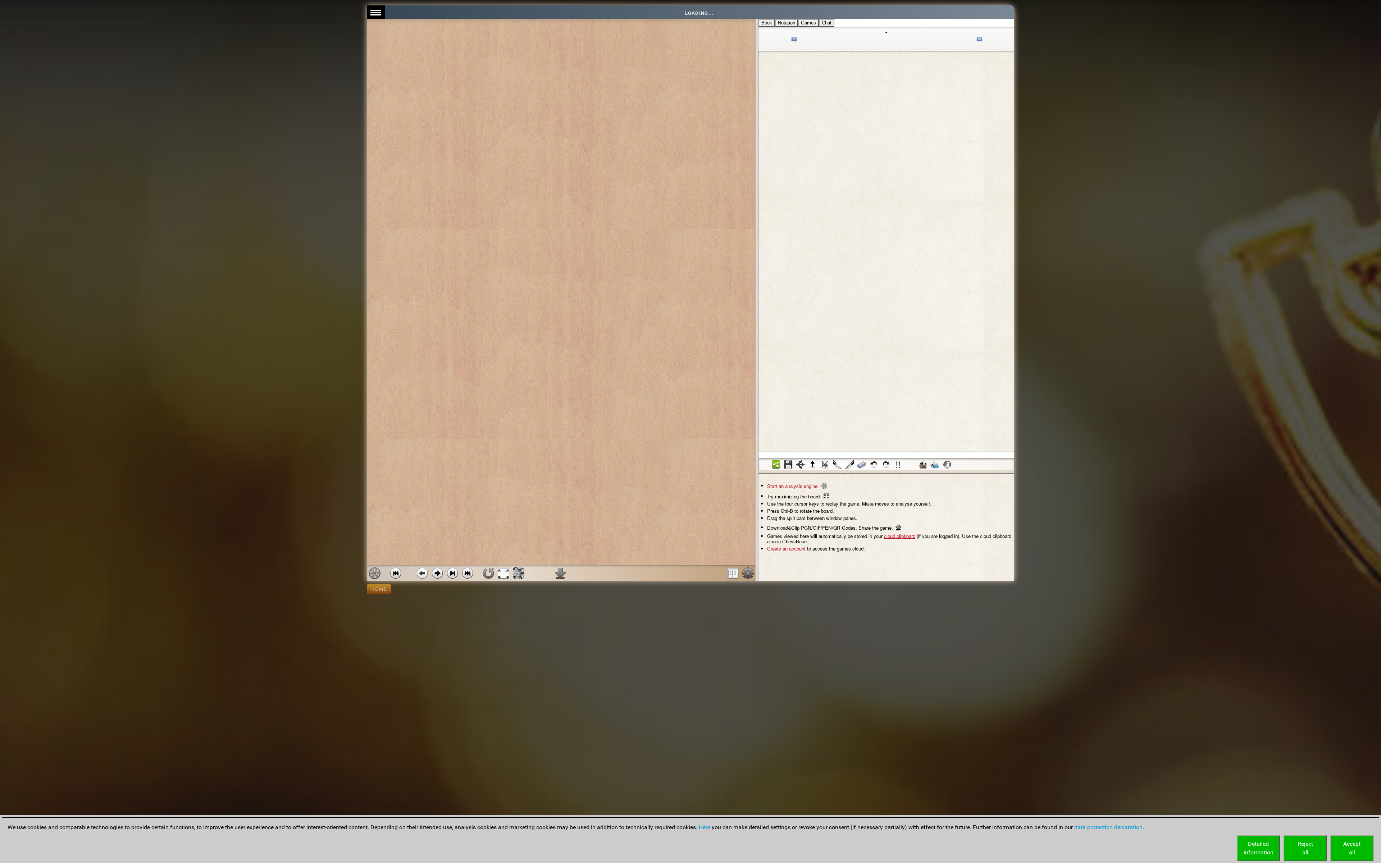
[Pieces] (748, 573)
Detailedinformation (1258, 848)
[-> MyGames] (935, 464)
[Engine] (374, 573)
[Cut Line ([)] (837, 464)
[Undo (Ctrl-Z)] (874, 464)
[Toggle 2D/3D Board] (518, 573)
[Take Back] (422, 573)
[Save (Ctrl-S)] (788, 464)
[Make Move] (437, 573)
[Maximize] (503, 573)
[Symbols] (898, 464)
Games (808, 23)
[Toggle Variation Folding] (800, 464)
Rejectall (1305, 848)
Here (704, 827)
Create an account (786, 548)
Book (766, 23)
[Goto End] (452, 573)
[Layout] (733, 573)
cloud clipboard (899, 536)
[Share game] (776, 464)
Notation (786, 23)
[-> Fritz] (947, 464)
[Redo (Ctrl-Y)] (886, 464)
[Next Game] (467, 573)
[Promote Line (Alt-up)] (812, 464)
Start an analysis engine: (793, 485)
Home (378, 589)
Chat (826, 23)
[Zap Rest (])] (849, 464)
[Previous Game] (395, 573)
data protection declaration (1108, 827)
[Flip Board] (488, 573)
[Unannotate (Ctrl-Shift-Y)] (861, 464)
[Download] (560, 573)
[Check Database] (923, 464)
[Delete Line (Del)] (825, 464)
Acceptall (1352, 848)
